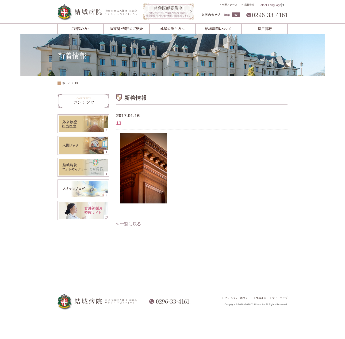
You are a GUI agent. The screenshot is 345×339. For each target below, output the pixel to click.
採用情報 (249, 4)
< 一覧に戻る (128, 224)
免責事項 (261, 297)
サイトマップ (280, 297)
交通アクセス (229, 4)
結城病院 (97, 12)
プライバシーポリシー (237, 297)
